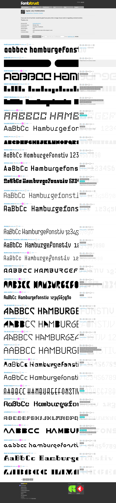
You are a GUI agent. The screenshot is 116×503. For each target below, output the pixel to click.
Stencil (86, 73)
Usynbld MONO (9, 123)
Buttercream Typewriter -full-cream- (16, 239)
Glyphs (69, 493)
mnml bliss (7, 279)
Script (85, 255)
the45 (6, 345)
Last (31, 479)
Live (55, 7)
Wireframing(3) (93, 87)
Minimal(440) (82, 284)
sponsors (79, 483)
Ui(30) (81, 87)
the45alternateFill (10, 318)
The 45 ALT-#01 (9, 331)
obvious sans (8, 163)
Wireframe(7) (99, 87)
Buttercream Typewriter (12, 252)
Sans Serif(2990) (83, 349)
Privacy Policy (24, 488)
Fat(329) (88, 183)
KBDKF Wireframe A (11, 97)
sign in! (82, 2)
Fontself (78, 493)
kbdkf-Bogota (8, 71)
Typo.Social (23, 485)
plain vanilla (8, 292)
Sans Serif (82, 126)
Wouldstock (8, 372)
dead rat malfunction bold (12, 453)
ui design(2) (86, 87)
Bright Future (8, 385)
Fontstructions (29, 13)
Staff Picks (71, 36)
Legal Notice (23, 492)
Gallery (34, 7)
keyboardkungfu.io (37, 23)
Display (81, 73)
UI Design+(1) (86, 100)
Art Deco (82, 390)
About (22, 493)
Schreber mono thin (10, 190)
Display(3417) (82, 351)
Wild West (82, 181)
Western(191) (82, 183)
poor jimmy (8, 425)
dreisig (6, 226)
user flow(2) (88, 102)
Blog (65, 7)
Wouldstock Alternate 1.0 (12, 359)
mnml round (8, 440)
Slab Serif (86, 179)
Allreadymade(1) (98, 284)
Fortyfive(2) (88, 347)
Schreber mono (9, 203)
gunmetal (7, 399)
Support (76, 7)
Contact (41, 13)
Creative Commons (83, 47)
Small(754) (93, 432)
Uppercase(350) (98, 349)
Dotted (85, 115)
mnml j (6, 136)
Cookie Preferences (25, 490)
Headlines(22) (89, 351)
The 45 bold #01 (9, 305)
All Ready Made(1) (90, 284)
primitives (7, 466)
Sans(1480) (94, 347)
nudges (6, 110)
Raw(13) (81, 432)
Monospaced (82, 193)
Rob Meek (33, 498)
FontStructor (46, 7)
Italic (81, 115)
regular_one (23, 44)
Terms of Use (24, 487)
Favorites (36, 13)
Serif (81, 255)
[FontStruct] (31, 4)
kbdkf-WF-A (8, 57)
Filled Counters (83, 430)
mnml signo (8, 266)
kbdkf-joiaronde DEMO (11, 44)
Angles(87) (82, 347)
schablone (7, 412)
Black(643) (94, 183)
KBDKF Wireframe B (11, 84)
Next (27, 479)
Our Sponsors (24, 495)
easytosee (7, 176)
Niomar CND (8, 150)
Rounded (82, 417)
